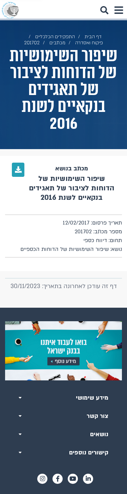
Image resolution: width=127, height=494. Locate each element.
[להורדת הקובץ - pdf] (18, 170)
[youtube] (73, 479)
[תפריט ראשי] (118, 10)
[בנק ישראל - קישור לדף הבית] (10, 10)
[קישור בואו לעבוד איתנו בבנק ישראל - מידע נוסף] (63, 350)
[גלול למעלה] (63, 307)
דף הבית (93, 36)
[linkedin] (88, 479)
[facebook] (57, 479)
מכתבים (57, 43)
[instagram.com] (42, 479)
